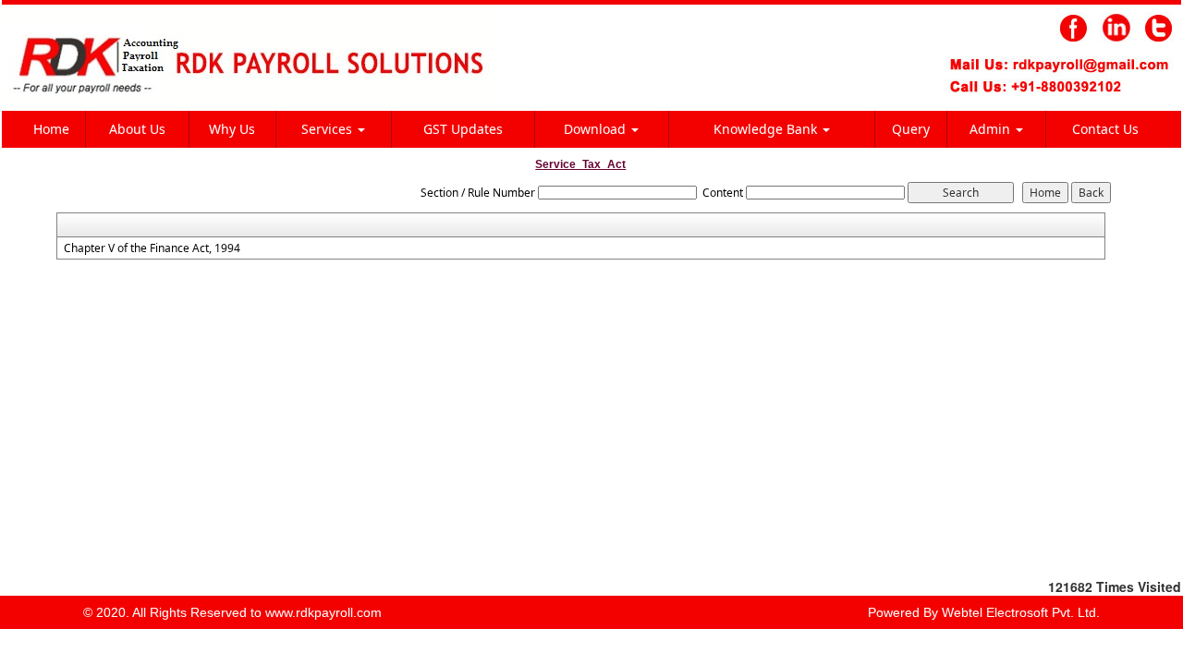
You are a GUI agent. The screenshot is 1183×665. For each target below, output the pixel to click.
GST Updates (463, 129)
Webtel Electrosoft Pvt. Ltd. (1021, 612)
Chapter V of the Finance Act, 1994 (152, 248)
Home (51, 129)
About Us (137, 129)
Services (328, 129)
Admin (992, 129)
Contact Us (1105, 129)
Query (911, 129)
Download (596, 129)
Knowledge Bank (767, 129)
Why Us (232, 129)
